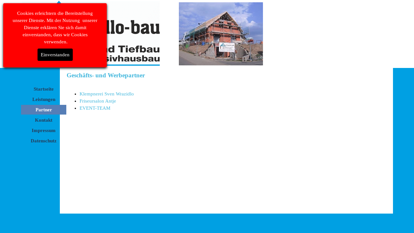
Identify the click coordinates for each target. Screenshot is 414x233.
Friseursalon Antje (98, 101)
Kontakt (43, 120)
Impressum (44, 130)
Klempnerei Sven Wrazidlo (107, 93)
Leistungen (43, 99)
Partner (44, 109)
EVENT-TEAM (95, 108)
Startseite (44, 89)
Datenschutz (44, 140)
